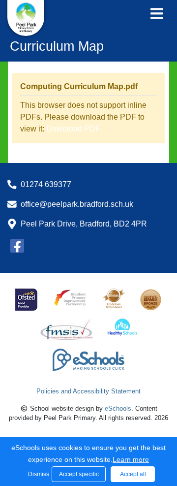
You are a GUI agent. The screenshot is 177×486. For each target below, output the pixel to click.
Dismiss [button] (37, 474)
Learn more (131, 459)
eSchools (118, 408)
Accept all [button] (133, 474)
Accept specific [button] (79, 474)
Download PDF (73, 129)
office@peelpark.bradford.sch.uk (77, 204)
